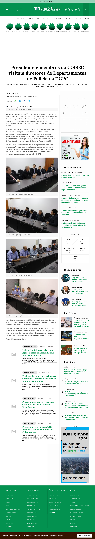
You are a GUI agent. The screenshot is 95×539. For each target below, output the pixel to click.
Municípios (70, 313)
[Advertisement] (47, 46)
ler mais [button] (60, 535)
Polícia (87, 18)
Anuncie (30, 18)
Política (78, 18)
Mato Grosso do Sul (43, 18)
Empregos (69, 18)
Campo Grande (57, 18)
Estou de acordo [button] (84, 535)
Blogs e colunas (72, 270)
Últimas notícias (72, 167)
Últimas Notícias (19, 18)
